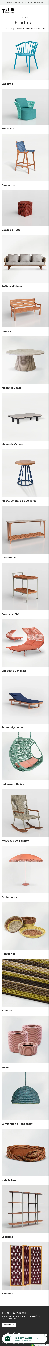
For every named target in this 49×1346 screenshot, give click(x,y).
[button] (40, 1345)
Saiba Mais (39, 2)
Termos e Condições (6, 1343)
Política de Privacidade (18, 1343)
